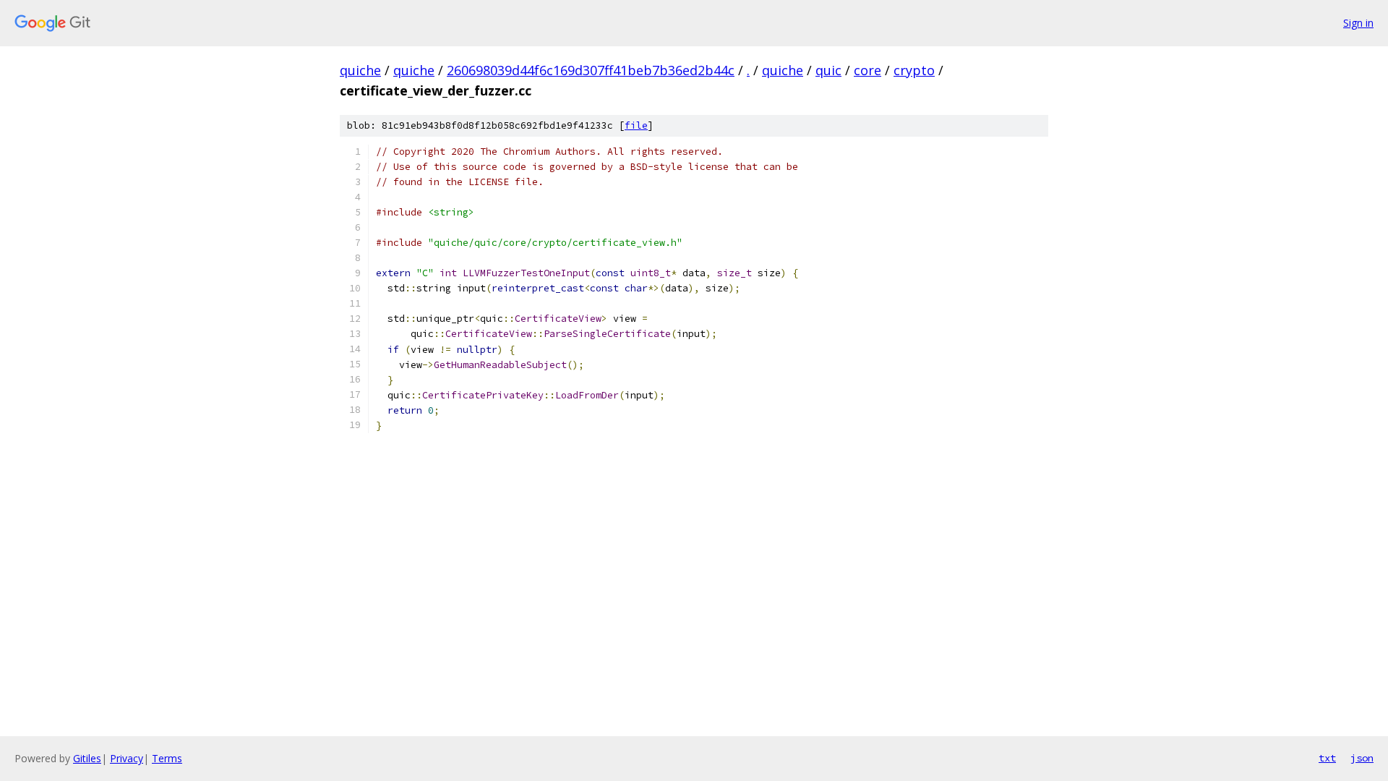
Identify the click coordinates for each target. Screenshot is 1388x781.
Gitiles (87, 758)
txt (1327, 757)
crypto (914, 70)
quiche (360, 70)
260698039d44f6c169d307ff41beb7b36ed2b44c (590, 70)
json (1362, 757)
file (636, 125)
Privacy (126, 758)
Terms (167, 758)
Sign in (1358, 23)
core (867, 70)
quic (828, 70)
